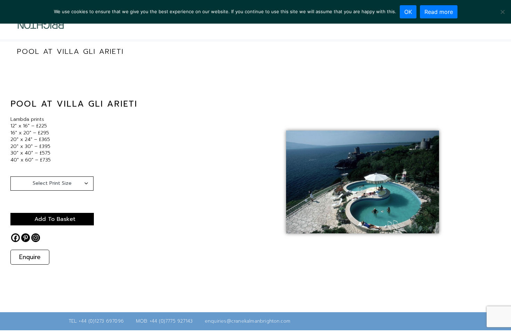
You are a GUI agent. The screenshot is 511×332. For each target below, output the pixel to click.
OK (408, 11)
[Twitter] (422, 321)
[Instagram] (35, 237)
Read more (438, 11)
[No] (502, 11)
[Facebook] (15, 237)
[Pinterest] (25, 237)
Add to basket (54, 219)
